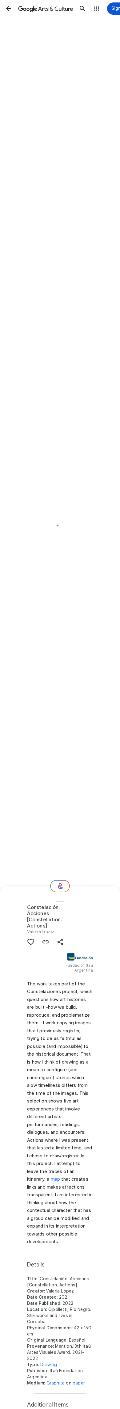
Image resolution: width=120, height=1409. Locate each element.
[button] (8, 8)
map (55, 1179)
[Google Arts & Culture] (45, 8)
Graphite (55, 1383)
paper (79, 1383)
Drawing (48, 1364)
